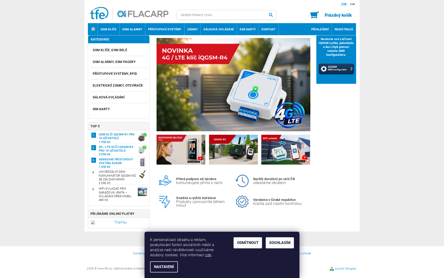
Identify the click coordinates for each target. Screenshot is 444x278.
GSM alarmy (132, 29)
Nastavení (164, 267)
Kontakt (268, 29)
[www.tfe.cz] (134, 13)
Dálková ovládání (219, 29)
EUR (352, 4)
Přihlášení (320, 29)
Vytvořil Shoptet (345, 268)
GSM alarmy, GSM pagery (114, 62)
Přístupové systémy (165, 29)
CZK (344, 4)
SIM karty (248, 29)
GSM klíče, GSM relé (110, 50)
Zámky (192, 29)
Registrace (344, 29)
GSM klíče (109, 29)
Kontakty (139, 253)
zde (208, 255)
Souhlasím (279, 243)
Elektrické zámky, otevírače (118, 85)
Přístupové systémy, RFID (115, 73)
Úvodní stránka (93, 29)
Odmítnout (248, 243)
